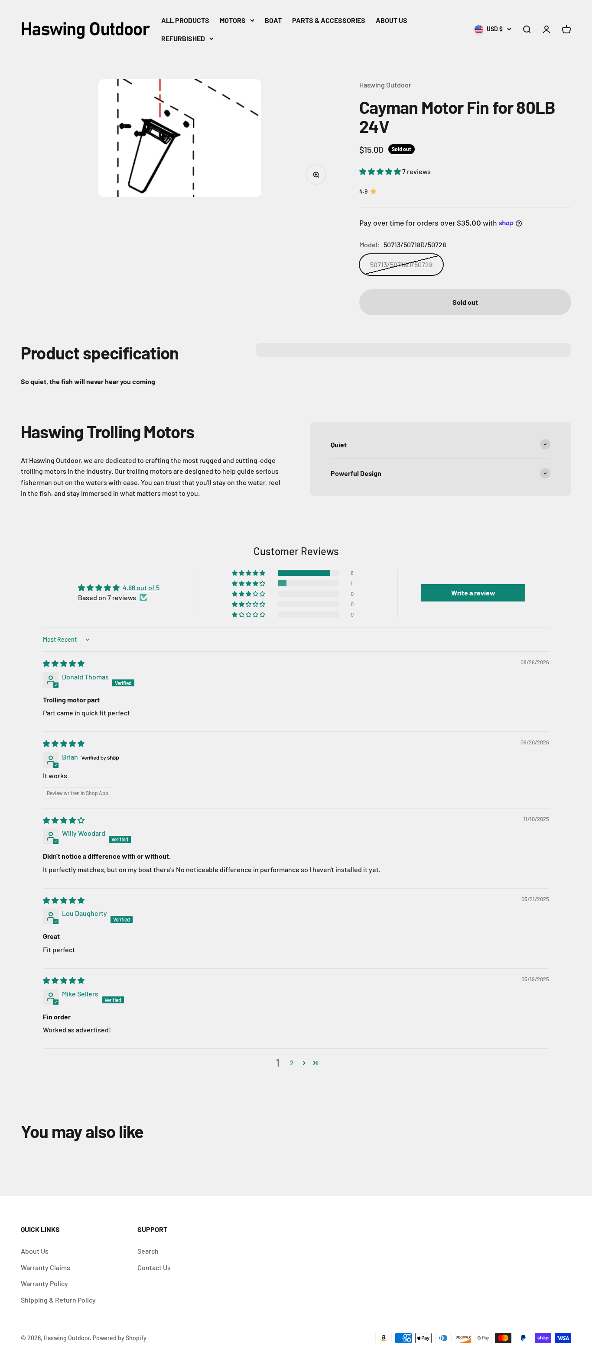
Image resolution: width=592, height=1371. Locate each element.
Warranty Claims (45, 1267)
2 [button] (292, 1062)
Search (148, 1251)
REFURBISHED (183, 38)
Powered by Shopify (119, 1338)
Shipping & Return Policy (58, 1300)
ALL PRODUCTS (185, 20)
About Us (35, 1251)
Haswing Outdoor (385, 85)
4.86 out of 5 (141, 587)
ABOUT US (391, 20)
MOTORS (233, 20)
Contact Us (154, 1267)
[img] (64, 663)
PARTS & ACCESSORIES (328, 20)
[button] (380, 171)
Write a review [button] (473, 592)
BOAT (273, 20)
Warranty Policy (44, 1283)
